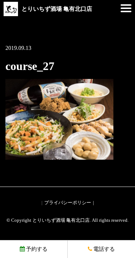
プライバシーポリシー (67, 202)
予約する (37, 249)
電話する (104, 249)
